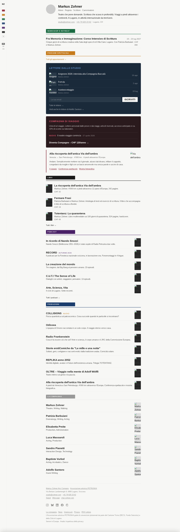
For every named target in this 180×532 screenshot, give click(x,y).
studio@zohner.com (66, 22)
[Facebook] (62, 505)
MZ (3, 4)
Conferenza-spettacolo (68, 169)
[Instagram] (47, 505)
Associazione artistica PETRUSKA (83, 488)
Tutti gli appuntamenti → (56, 59)
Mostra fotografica (86, 169)
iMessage (56, 498)
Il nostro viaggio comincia (72, 135)
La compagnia (51, 512)
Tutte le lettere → (56, 105)
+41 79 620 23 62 (83, 22)
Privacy (77, 512)
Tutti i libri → (51, 225)
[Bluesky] (52, 505)
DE (3, 46)
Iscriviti (130, 99)
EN (3, 49)
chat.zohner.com (67, 498)
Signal (48, 498)
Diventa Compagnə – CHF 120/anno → (69, 142)
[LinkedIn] (57, 505)
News (60, 512)
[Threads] (67, 505)
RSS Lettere (86, 512)
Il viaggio (53, 169)
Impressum (68, 512)
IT (3, 44)
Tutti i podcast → (53, 298)
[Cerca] (3, 36)
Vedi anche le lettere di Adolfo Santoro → (66, 109)
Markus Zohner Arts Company (57, 488)
